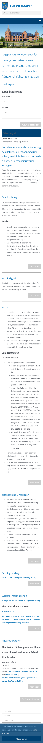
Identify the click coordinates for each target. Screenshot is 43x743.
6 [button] (28, 45)
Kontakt (7, 716)
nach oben (34, 266)
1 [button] (11, 45)
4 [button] (21, 45)
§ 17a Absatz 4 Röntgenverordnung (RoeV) (19, 578)
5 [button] (25, 45)
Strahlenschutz (8, 611)
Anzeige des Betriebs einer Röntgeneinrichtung (21, 600)
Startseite (7, 711)
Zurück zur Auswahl (30, 699)
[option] (21, 36)
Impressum (8, 720)
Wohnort (5, 107)
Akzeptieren (21, 739)
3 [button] (18, 45)
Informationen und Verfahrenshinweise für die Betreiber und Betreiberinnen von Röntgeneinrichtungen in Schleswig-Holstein (21, 619)
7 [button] (32, 45)
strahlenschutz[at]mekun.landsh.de (22, 671)
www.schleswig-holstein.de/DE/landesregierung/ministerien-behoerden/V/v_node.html (20, 678)
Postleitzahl (6, 96)
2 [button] (14, 45)
